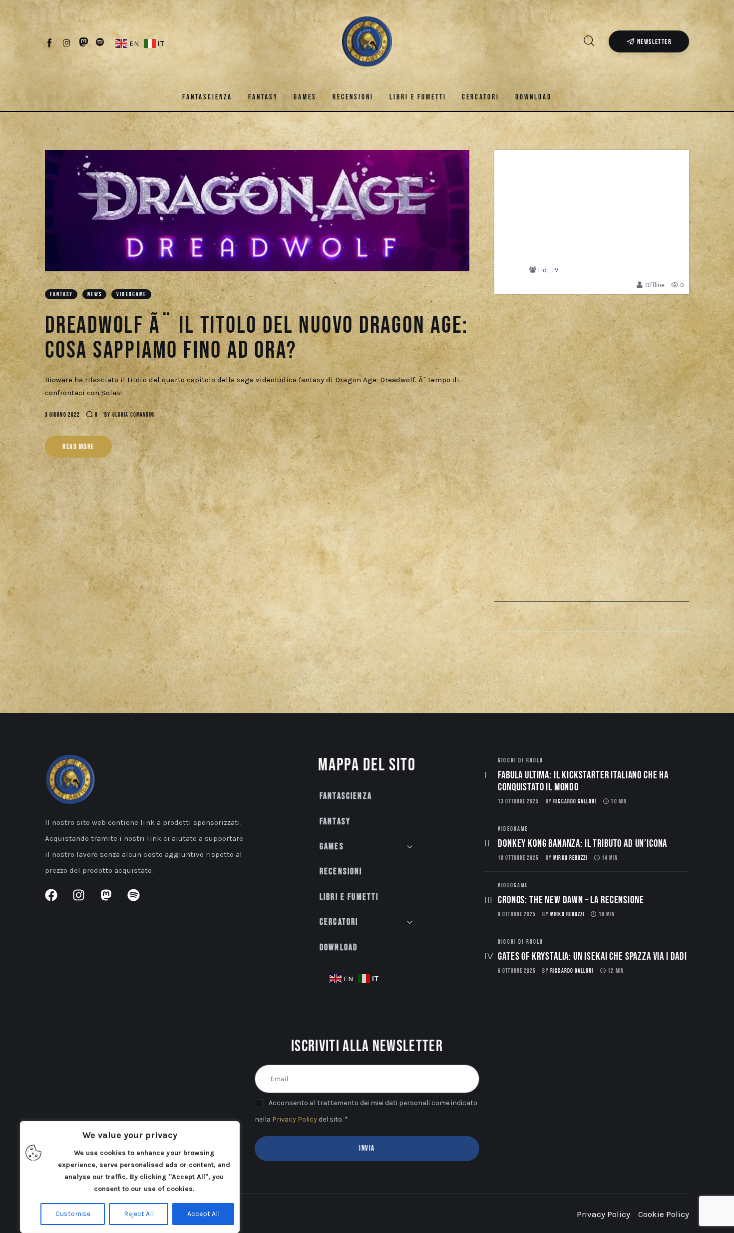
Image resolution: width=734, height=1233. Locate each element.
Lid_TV (548, 270)
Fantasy (61, 294)
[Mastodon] (83, 42)
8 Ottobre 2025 (517, 914)
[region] (130, 1177)
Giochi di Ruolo (520, 760)
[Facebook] (50, 42)
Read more (78, 447)
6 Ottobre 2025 (517, 971)
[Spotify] (100, 42)
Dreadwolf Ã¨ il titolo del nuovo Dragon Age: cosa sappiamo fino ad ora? (256, 338)
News (94, 294)
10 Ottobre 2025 (518, 858)
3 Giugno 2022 (62, 415)
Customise (72, 1214)
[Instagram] (66, 42)
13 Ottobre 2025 (518, 801)
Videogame (131, 294)
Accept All (203, 1214)
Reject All (139, 1214)
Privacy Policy (294, 1119)
